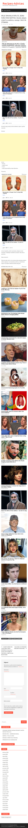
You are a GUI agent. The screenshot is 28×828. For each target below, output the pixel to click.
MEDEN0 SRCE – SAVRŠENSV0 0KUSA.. (11, 734)
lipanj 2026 (5, 756)
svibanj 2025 (5, 782)
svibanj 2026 (5, 758)
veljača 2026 (5, 764)
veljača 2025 (5, 787)
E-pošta (12, 693)
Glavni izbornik (7, 10)
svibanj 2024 (5, 805)
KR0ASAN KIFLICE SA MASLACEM (10, 739)
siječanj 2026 (5, 766)
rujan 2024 (5, 797)
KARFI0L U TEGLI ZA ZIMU (8, 735)
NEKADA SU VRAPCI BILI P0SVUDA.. (10, 737)
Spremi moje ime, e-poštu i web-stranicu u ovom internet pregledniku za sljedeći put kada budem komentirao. (13, 707)
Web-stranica (7, 701)
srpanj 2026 (5, 754)
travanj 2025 (5, 784)
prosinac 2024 (6, 791)
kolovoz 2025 (5, 776)
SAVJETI (14, 638)
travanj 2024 (5, 807)
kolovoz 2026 (5, 752)
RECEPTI (10, 638)
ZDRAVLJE (19, 638)
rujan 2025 (5, 774)
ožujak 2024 (5, 809)
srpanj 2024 (5, 801)
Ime (6, 689)
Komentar (6, 670)
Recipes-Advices (13, 3)
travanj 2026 (5, 760)
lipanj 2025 (5, 780)
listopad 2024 (6, 795)
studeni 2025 (5, 770)
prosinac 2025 (6, 768)
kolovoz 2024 (5, 799)
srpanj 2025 (5, 778)
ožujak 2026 (5, 762)
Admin (11, 24)
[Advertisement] (14, 147)
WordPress (10, 826)
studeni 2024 (5, 793)
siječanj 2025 (5, 789)
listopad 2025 (6, 772)
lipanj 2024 (5, 803)
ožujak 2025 (5, 785)
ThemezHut (22, 826)
